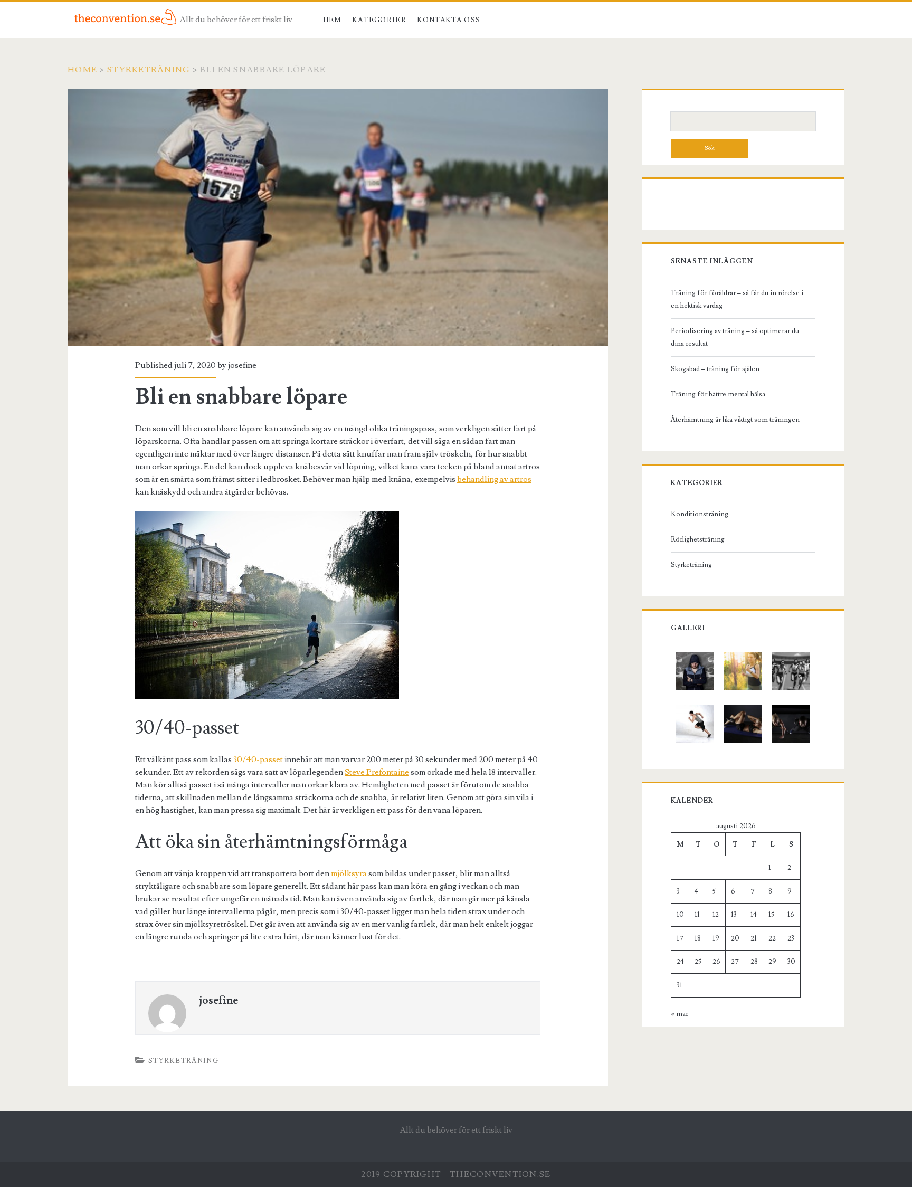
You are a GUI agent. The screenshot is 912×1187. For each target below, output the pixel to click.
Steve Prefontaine (377, 772)
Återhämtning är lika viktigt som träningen (735, 419)
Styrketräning (149, 69)
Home (82, 69)
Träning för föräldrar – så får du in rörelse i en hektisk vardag (737, 299)
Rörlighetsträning (698, 539)
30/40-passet (258, 759)
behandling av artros (494, 479)
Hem (332, 20)
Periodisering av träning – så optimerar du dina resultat (735, 337)
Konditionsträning (699, 514)
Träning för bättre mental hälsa (718, 394)
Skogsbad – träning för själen (715, 369)
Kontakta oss (449, 20)
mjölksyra (349, 873)
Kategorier (379, 20)
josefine (242, 365)
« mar (679, 1014)
